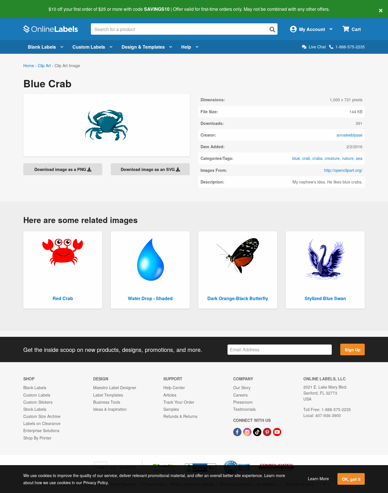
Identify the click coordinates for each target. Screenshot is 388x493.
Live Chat (317, 47)
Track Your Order (178, 402)
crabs (317, 158)
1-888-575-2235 (350, 46)
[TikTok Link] (257, 431)
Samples (171, 409)
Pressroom (243, 402)
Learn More (318, 478)
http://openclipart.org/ (343, 170)
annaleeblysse (349, 135)
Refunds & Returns (180, 416)
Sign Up (352, 349)
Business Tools (106, 402)
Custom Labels (88, 47)
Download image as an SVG (148, 169)
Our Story (242, 387)
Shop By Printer (37, 438)
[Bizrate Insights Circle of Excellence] (248, 460)
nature (348, 158)
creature (332, 158)
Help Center (174, 387)
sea (359, 158)
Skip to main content (20, 5)
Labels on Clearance (42, 423)
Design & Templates (143, 47)
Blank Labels (42, 47)
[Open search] (272, 29)
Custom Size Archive (42, 416)
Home (28, 65)
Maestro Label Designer (114, 387)
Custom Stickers (38, 402)
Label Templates (108, 395)
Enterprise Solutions (41, 430)
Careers (240, 395)
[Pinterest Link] (267, 431)
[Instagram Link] (248, 431)
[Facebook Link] (238, 431)
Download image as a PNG (60, 169)
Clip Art (44, 65)
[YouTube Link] (277, 431)
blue (296, 158)
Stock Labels (34, 409)
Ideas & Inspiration (110, 409)
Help (186, 47)
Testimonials (244, 409)
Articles (169, 395)
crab (306, 158)
